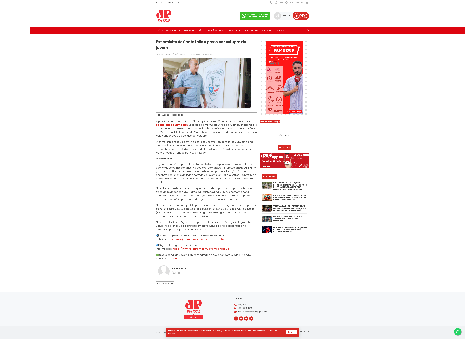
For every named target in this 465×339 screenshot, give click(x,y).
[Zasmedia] (303, 334)
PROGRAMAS (189, 30)
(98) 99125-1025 (245, 308)
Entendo (291, 332)
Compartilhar (163, 283)
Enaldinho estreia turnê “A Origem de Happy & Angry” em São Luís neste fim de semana (290, 229)
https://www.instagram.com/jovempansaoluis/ (201, 249)
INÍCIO (160, 30)
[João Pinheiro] (164, 271)
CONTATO (280, 30)
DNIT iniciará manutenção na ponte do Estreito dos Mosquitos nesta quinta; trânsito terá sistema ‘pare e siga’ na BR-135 (290, 186)
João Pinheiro (179, 268)
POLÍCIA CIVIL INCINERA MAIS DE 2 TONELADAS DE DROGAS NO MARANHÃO (287, 219)
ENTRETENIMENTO (251, 30)
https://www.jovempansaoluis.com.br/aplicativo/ (196, 239)
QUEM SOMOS (172, 30)
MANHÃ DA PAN (214, 30)
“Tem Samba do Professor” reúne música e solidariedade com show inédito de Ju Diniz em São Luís (289, 208)
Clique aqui (174, 258)
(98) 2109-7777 (245, 305)
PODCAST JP (232, 30)
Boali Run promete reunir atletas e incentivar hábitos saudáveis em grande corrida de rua (289, 197)
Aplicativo (267, 30)
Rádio (201, 30)
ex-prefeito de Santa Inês (172, 124)
